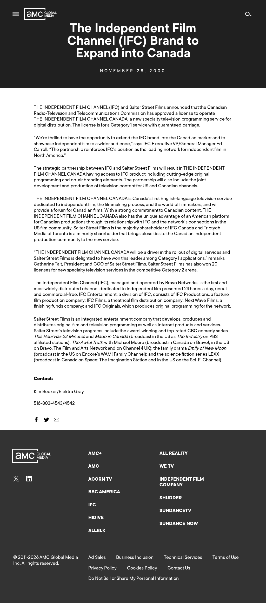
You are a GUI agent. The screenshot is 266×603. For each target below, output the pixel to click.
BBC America (104, 492)
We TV (166, 466)
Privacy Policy (102, 568)
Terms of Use (225, 557)
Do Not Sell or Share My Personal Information (133, 579)
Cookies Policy (142, 568)
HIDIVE (96, 518)
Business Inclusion (135, 557)
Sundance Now (178, 524)
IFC (92, 505)
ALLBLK (96, 531)
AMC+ (95, 454)
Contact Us (179, 568)
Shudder (170, 498)
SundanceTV (175, 511)
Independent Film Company (181, 482)
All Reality (173, 454)
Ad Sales (97, 557)
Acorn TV (100, 479)
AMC (93, 466)
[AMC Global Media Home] (40, 14)
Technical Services (183, 557)
